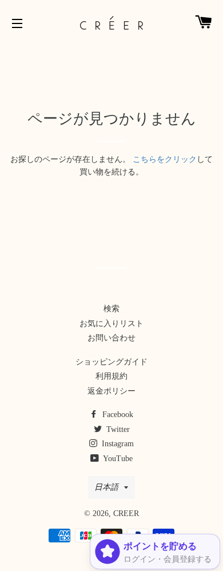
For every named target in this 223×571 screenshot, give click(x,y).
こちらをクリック (165, 159)
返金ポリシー (111, 391)
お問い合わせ (111, 338)
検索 (111, 308)
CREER (126, 513)
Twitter (117, 429)
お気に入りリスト (111, 323)
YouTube (117, 458)
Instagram (116, 443)
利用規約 (111, 376)
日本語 (106, 487)
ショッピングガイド (111, 362)
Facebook (116, 414)
